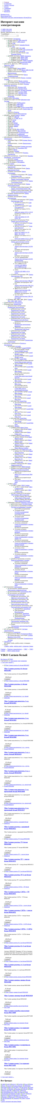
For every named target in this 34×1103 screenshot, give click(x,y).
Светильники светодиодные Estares (21, 626)
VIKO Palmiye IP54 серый (22, 498)
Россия (26, 1097)
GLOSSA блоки (27, 504)
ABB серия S (21, 42)
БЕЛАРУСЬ (17, 1095)
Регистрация (4, 16)
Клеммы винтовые (26, 146)
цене (19, 661)
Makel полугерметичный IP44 (20, 470)
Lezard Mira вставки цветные (23, 362)
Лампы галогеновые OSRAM (20, 179)
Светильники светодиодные (16, 594)
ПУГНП (16, 124)
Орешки (16, 151)
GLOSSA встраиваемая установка (21, 507)
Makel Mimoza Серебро (21, 448)
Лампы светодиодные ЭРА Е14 (24, 285)
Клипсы (16, 112)
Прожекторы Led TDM (18, 332)
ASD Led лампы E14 (23, 203)
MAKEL (17, 426)
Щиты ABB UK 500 (27, 70)
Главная (6, 2)
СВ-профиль (20, 162)
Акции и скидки (9, 5)
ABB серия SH (22, 40)
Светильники (18, 587)
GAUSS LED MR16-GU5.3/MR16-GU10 (21, 265)
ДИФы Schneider (28, 60)
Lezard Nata (23, 401)
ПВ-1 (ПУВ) (20, 129)
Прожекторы (17, 304)
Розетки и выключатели (14, 649)
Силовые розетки (25, 82)
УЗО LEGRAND (28, 49)
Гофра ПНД (19, 106)
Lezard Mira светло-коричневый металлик (21, 389)
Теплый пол (7, 641)
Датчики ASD (22, 87)
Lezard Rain (23, 418)
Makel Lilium (24, 427)
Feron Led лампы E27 (23, 226)
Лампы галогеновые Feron (22, 181)
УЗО (13, 46)
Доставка (7, 10)
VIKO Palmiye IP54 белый (22, 501)
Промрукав (19, 160)
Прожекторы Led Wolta (18, 338)
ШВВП (16, 126)
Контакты (7, 11)
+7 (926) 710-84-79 (6, 31)
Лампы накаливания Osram (19, 169)
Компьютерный (23, 135)
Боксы (11, 67)
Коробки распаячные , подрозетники (18, 156)
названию (24, 661)
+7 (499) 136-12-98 (6, 29)
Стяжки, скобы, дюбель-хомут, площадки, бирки (18, 646)
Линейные (26, 613)
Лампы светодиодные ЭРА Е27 (24, 281)
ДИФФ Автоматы (25, 56)
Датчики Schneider (25, 90)
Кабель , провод (20, 115)
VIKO (15, 484)
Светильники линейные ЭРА (20, 621)
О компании (8, 3)
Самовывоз (7, 8)
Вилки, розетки (23, 81)
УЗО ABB (22, 48)
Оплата (6, 7)
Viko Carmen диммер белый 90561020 (18, 996)
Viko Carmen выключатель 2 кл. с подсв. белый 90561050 (17, 772)
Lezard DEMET (26, 348)
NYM (14, 120)
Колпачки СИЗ (22, 148)
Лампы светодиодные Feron (19, 221)
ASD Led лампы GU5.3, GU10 (24, 212)
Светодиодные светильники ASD (21, 607)
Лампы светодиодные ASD (22, 200)
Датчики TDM (22, 92)
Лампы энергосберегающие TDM (21, 192)
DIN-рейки (15, 98)
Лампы (12, 163)
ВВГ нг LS (19, 118)
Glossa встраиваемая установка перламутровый (24, 543)
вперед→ (11, 662)
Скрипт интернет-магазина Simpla (11, 1101)
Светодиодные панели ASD (19, 604)
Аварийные (26, 609)
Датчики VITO (22, 93)
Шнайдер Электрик (27, 502)
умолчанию (14, 661)
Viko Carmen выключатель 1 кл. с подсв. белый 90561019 (17, 753)
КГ (12, 127)
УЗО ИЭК (22, 51)
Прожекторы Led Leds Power (19, 320)
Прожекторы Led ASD (17, 310)
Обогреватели (18, 302)
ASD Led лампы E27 (23, 206)
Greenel (16, 159)
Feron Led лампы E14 (23, 223)
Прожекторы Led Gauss (18, 316)
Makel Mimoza (25, 435)
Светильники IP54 (25, 591)
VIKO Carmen (25, 485)
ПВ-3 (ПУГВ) (22, 131)
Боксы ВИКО (22, 68)
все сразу (5, 662)
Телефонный (21, 134)
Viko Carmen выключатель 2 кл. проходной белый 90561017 (16, 809)
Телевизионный (23, 132)
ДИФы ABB (24, 57)
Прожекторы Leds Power (22, 329)
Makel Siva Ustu (26, 449)
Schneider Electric (24, 45)
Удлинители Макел (26, 633)
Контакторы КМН (25, 62)
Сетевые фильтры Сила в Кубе (20, 636)
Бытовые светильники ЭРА (19, 601)
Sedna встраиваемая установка (20, 560)
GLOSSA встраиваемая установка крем (22, 518)
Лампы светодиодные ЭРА (22, 275)
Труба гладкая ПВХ (27, 107)
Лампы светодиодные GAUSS (20, 241)
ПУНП (16, 123)
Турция (27, 1098)
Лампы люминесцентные (18, 194)
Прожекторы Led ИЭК (18, 335)
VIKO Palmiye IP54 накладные (20, 494)
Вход (10, 16)
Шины (15, 149)
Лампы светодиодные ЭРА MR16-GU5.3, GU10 (23, 290)
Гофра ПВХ (19, 104)
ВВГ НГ (16, 117)
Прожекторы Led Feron (18, 313)
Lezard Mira (23, 359)
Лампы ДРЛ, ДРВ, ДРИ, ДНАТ (20, 300)
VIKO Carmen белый (13, 650)
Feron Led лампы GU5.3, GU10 (24, 238)
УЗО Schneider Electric (20, 53)
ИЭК (13, 43)
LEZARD (18, 346)
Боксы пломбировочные (18, 75)
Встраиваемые (19, 612)
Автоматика (16, 38)
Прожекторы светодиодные (16, 307)
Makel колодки (26, 466)
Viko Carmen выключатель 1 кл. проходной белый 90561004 (16, 790)
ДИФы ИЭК (24, 59)
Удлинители (16, 632)
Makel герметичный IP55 (21, 464)
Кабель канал (21, 103)
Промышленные (19, 618)
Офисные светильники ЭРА (19, 598)
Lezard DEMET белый (21, 351)
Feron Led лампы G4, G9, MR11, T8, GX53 (22, 233)
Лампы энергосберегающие (19, 184)
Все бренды (4, 659)
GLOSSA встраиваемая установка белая (22, 512)
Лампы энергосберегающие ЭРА (21, 188)
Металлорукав (22, 113)
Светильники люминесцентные (17, 590)
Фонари (16, 627)
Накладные (26, 615)
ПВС (13, 121)
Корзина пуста (5, 14)
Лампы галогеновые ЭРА (21, 175)
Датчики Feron (22, 88)
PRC (10, 1090)
